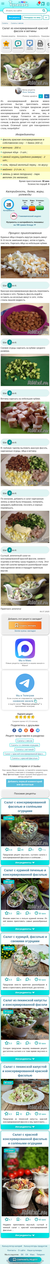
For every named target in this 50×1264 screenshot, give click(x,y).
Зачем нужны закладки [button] (25, 630)
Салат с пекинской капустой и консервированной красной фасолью (25, 1070)
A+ (47, 96)
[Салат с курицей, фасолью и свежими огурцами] (25, 960)
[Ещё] (46, 17)
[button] (40, 48)
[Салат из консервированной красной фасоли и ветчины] (25, 70)
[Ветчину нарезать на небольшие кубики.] (25, 418)
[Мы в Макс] (25, 648)
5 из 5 (33, 717)
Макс (32, 1254)
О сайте (21, 1250)
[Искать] (44, 11)
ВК (22, 1254)
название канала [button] (23, 700)
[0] (32, 47)
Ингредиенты (22, 36)
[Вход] (48, 3)
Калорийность (34, 36)
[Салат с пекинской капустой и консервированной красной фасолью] (25, 1094)
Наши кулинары (34, 1250)
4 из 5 (29, 717)
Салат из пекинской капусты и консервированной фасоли (25, 1002)
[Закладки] (43, 3)
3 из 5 (25, 717)
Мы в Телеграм (25, 695)
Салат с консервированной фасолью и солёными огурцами (25, 806)
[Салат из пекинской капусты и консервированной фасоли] (25, 1023)
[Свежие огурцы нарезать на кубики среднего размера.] (25, 370)
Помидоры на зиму (32, 17)
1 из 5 (17, 717)
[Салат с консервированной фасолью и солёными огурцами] (25, 830)
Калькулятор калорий (12, 1246)
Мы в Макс (25, 660)
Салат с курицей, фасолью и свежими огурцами (25, 938)
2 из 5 (21, 717)
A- (40, 96)
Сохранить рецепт (27, 1259)
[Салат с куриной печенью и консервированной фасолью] (25, 893)
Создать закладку (27, 625)
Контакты (11, 1250)
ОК (26, 1254)
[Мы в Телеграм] (25, 683)
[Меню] (3, 3)
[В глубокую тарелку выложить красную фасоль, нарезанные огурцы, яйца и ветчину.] (25, 470)
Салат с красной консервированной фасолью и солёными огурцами (25, 1138)
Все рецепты (14, 17)
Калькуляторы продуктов (35, 1246)
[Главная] (19, 4)
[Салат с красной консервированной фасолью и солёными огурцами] (25, 1181)
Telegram (41, 1254)
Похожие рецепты (8, 36)
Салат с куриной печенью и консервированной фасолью (25, 872)
